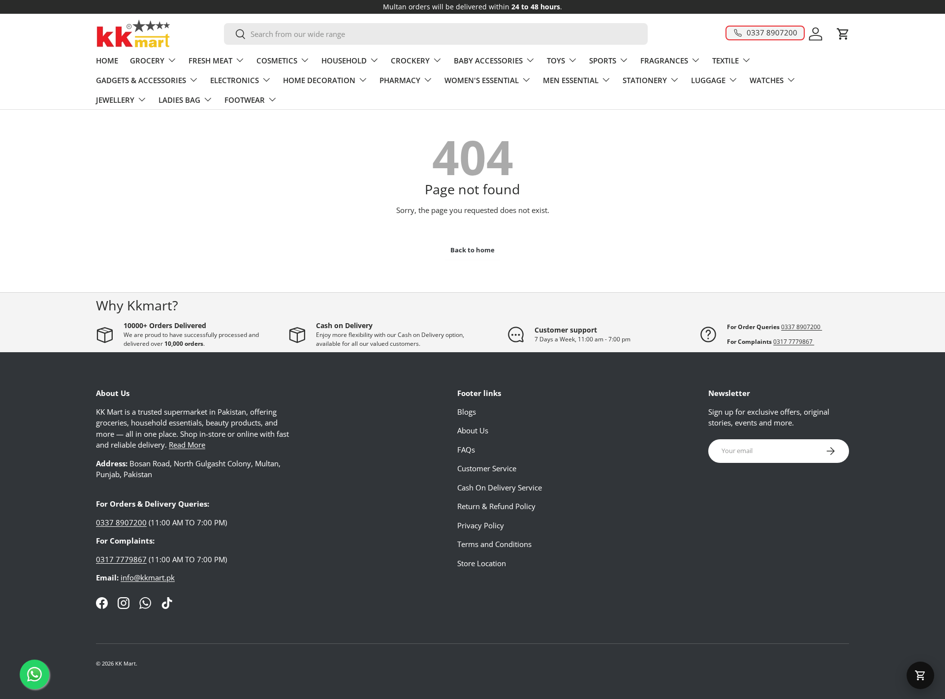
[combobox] (436, 34)
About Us (472, 430)
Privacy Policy (480, 525)
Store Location (481, 563)
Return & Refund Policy (496, 506)
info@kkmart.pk (148, 577)
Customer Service (486, 468)
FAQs (466, 450)
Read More (187, 445)
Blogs (466, 412)
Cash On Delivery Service (499, 487)
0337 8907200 (801, 327)
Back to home (472, 249)
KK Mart (125, 663)
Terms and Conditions (494, 544)
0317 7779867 (793, 341)
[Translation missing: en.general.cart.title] (920, 675)
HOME (107, 60)
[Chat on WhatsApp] (34, 674)
